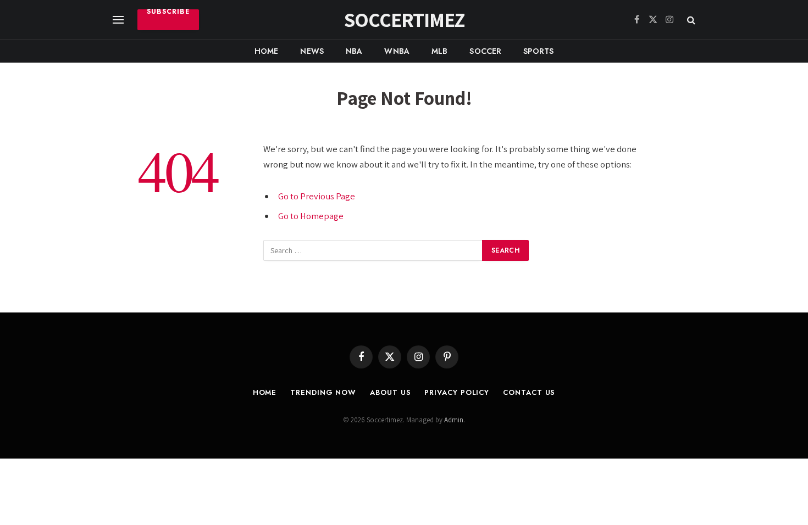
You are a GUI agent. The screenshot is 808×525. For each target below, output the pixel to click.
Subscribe (168, 12)
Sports (538, 51)
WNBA (396, 51)
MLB (439, 51)
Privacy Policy (456, 392)
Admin (453, 420)
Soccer (485, 51)
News (312, 51)
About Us (390, 392)
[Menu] (118, 20)
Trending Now (323, 392)
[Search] (690, 20)
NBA (354, 51)
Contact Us (529, 392)
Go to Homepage (311, 216)
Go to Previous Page (316, 196)
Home (266, 51)
